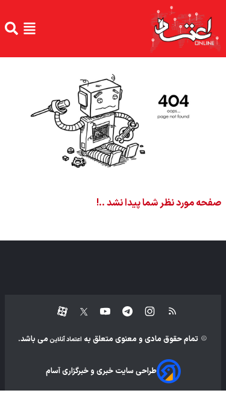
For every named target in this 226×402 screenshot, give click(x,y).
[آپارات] (57, 312)
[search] (11, 28)
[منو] (29, 28)
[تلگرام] (121, 312)
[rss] (166, 312)
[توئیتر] (77, 312)
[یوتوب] (99, 312)
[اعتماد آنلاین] (185, 28)
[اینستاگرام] (144, 312)
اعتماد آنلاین (65, 339)
